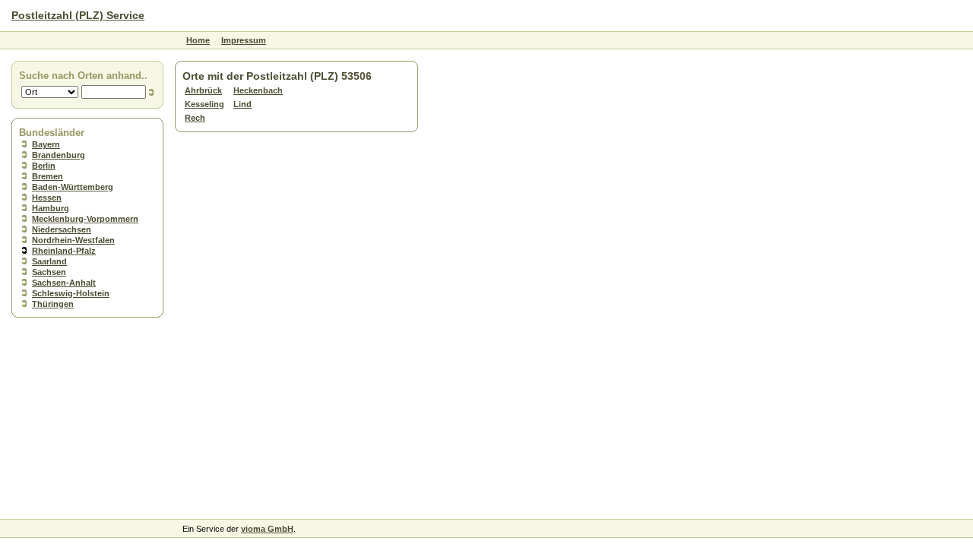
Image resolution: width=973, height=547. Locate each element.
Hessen (47, 197)
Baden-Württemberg (72, 186)
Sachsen (49, 272)
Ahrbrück (203, 90)
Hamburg (50, 208)
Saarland (49, 261)
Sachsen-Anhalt (64, 282)
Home (198, 40)
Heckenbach (258, 90)
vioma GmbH (267, 528)
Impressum (243, 40)
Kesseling (204, 104)
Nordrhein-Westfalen (73, 240)
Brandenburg (58, 155)
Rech (195, 117)
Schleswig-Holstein (70, 293)
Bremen (47, 176)
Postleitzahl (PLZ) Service (77, 15)
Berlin (43, 165)
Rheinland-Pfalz (64, 250)
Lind (242, 104)
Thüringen (53, 303)
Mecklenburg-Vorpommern (85, 218)
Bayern (46, 144)
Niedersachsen (61, 229)
